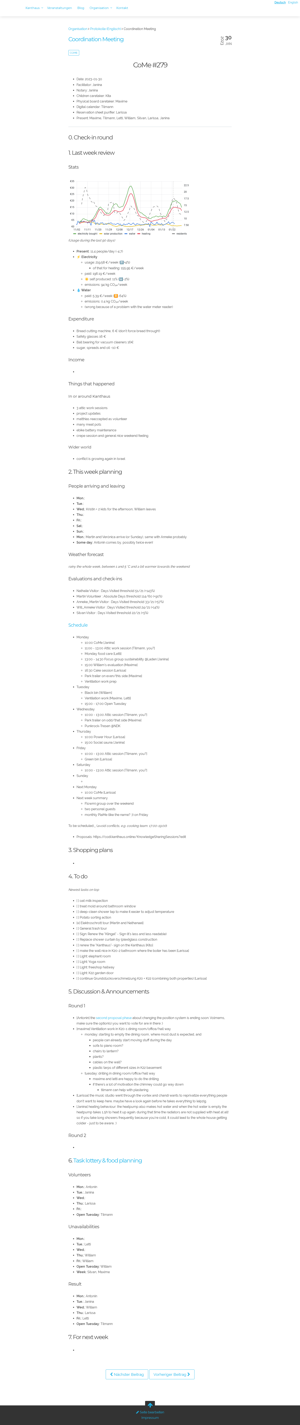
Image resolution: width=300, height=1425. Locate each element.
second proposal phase (114, 1018)
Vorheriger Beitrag (170, 1374)
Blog (80, 8)
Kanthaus (33, 8)
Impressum (150, 1418)
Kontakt (122, 8)
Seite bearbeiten (151, 1412)
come (74, 52)
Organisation (100, 8)
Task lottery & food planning (107, 1160)
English (293, 2)
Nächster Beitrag (128, 1374)
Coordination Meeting (95, 39)
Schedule (78, 625)
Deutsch (280, 2)
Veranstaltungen (59, 8)
